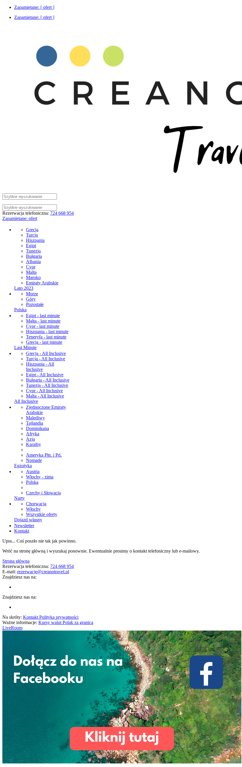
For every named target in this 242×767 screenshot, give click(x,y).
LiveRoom (12, 627)
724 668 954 (62, 213)
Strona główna (16, 561)
